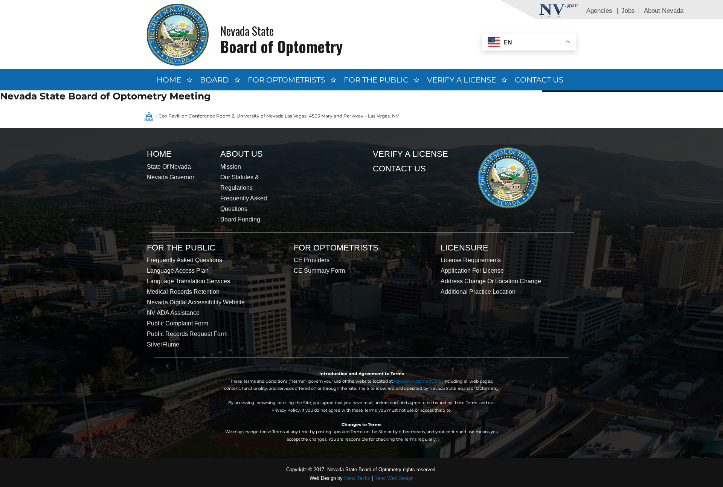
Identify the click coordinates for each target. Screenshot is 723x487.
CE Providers (311, 260)
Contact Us (539, 79)
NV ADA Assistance (173, 313)
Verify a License (461, 79)
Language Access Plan (178, 270)
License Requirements (471, 260)
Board (214, 79)
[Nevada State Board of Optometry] (178, 34)
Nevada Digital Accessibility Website (196, 302)
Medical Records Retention (183, 292)
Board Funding (240, 219)
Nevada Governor (170, 177)
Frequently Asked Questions (184, 260)
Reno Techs (357, 478)
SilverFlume (163, 344)
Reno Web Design (393, 478)
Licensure (464, 247)
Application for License (472, 270)
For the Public (376, 79)
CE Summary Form (319, 270)
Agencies (599, 10)
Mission (230, 166)
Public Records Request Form (187, 334)
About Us (241, 154)
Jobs (628, 10)
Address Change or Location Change (491, 281)
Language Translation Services (188, 281)
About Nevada (663, 10)
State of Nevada (169, 166)
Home (169, 79)
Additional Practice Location (478, 292)
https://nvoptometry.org (418, 381)
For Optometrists (286, 79)
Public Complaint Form (177, 323)
